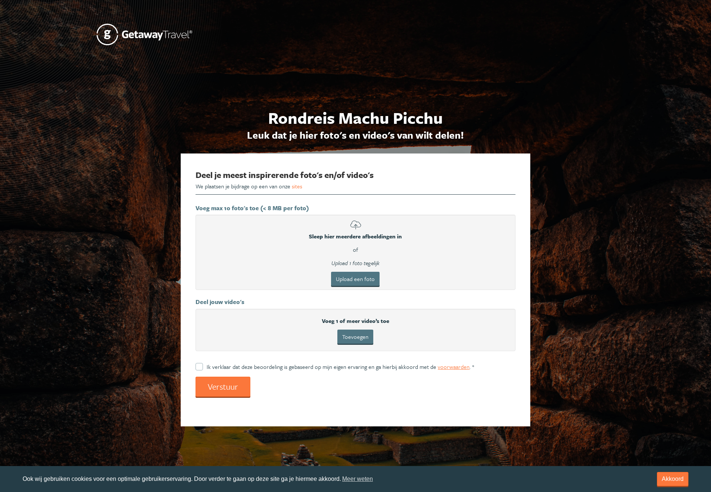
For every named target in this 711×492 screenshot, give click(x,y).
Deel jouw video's (220, 301)
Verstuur (223, 386)
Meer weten (357, 479)
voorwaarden (454, 367)
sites (297, 186)
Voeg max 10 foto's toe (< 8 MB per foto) (252, 208)
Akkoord (673, 479)
